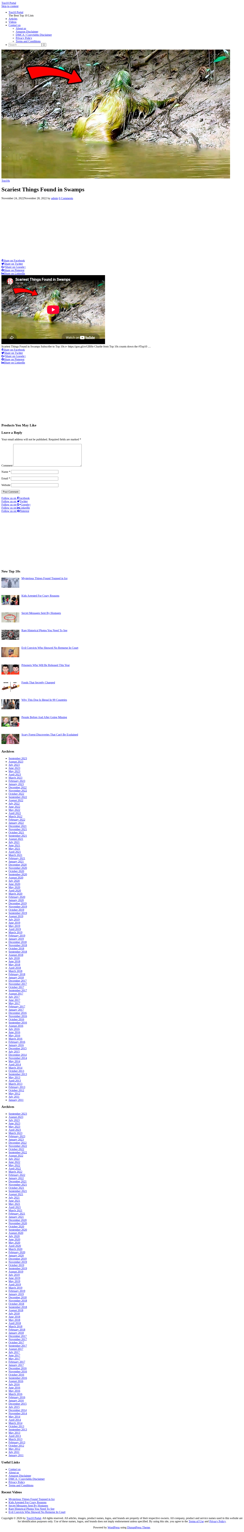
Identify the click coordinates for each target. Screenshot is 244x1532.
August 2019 (16, 916)
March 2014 (15, 1067)
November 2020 (18, 867)
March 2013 (15, 1083)
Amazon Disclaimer (27, 31)
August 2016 (16, 1025)
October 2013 (16, 1070)
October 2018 (16, 948)
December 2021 (18, 826)
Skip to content (9, 6)
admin (54, 198)
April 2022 (15, 813)
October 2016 (16, 1019)
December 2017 (18, 980)
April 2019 (15, 929)
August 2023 (16, 761)
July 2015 (14, 1051)
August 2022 (16, 800)
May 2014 (14, 1061)
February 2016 (17, 1041)
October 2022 (16, 793)
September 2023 (18, 758)
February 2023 (17, 780)
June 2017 (14, 1000)
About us (21, 28)
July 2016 (14, 1029)
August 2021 (16, 838)
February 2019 (17, 935)
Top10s (5, 180)
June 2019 (14, 922)
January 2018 (16, 977)
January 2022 (16, 822)
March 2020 (15, 893)
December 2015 (18, 1048)
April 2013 (15, 1080)
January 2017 (16, 1009)
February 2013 (17, 1087)
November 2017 (18, 983)
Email (5, 478)
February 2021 (17, 858)
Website (5, 485)
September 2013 (18, 1074)
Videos (12, 21)
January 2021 (16, 861)
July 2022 (14, 803)
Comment (7, 465)
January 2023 (16, 784)
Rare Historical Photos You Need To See (31, 1508)
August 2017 (16, 993)
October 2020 (16, 871)
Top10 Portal (8, 2)
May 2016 (14, 1035)
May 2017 (14, 1003)
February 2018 (17, 974)
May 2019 (14, 925)
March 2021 (15, 855)
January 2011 (16, 1099)
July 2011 (14, 1096)
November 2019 (18, 906)
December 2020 (18, 864)
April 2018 (15, 967)
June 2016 (14, 1032)
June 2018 (14, 961)
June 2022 (14, 806)
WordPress (114, 1527)
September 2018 (18, 951)
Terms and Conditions (28, 41)
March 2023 (15, 777)
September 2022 (18, 797)
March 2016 (15, 1038)
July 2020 (14, 880)
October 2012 (16, 1090)
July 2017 (14, 996)
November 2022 (18, 790)
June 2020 (14, 884)
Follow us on (15, 498)
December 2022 (18, 787)
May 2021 (14, 848)
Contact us (15, 25)
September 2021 (18, 835)
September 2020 (18, 874)
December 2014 (18, 1054)
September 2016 (18, 1022)
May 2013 (14, 1077)
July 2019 (14, 919)
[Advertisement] (122, 229)
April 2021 (15, 851)
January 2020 (16, 900)
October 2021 (16, 832)
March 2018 (15, 971)
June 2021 (14, 845)
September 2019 (18, 913)
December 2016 (18, 1012)
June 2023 (14, 768)
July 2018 (14, 958)
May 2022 (14, 809)
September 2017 (18, 990)
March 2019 (15, 932)
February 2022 (17, 819)
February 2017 (17, 1006)
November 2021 (18, 829)
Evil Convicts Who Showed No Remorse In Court (37, 1512)
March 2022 (15, 816)
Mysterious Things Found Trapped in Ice (32, 1499)
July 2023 (14, 764)
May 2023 (14, 771)
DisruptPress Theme (138, 1527)
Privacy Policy (24, 38)
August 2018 (16, 954)
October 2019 (16, 909)
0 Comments (66, 198)
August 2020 (16, 877)
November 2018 (18, 945)
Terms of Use (196, 1521)
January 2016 (16, 1045)
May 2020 (14, 887)
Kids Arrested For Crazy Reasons (27, 1502)
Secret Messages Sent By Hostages (28, 1505)
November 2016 (18, 1016)
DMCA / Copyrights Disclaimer (34, 34)
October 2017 (16, 987)
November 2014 (18, 1058)
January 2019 (16, 938)
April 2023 (15, 774)
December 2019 (18, 903)
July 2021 (14, 842)
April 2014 (15, 1064)
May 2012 (14, 1093)
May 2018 (14, 964)
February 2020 (17, 896)
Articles (13, 18)
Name (5, 471)
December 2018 (18, 942)
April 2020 (15, 890)
